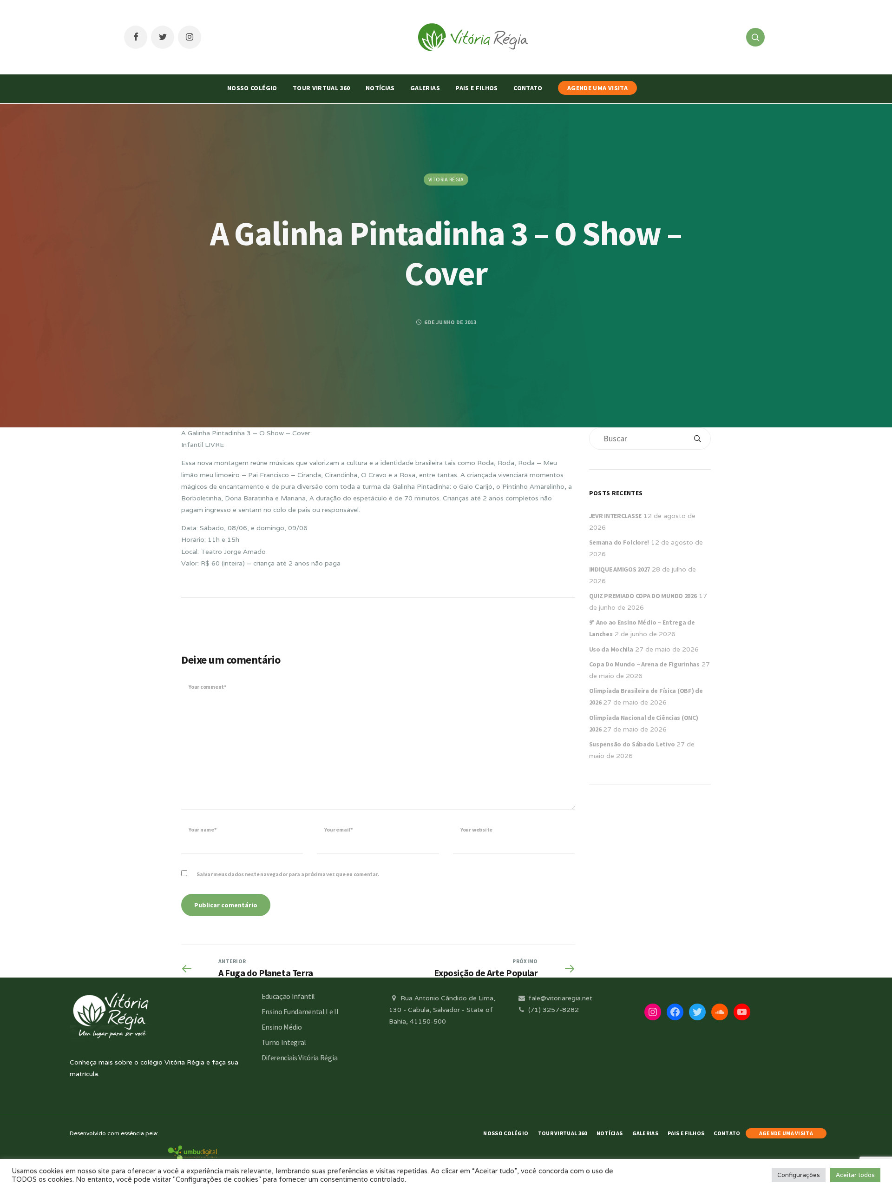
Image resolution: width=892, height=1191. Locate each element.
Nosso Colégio (252, 88)
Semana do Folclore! (619, 542)
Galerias (425, 88)
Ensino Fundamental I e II (300, 1011)
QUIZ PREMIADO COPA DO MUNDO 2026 (643, 596)
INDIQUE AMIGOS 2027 (619, 569)
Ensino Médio (282, 1026)
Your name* (202, 829)
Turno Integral (284, 1042)
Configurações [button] (798, 1175)
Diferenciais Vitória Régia (300, 1057)
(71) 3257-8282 (552, 1009)
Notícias (380, 88)
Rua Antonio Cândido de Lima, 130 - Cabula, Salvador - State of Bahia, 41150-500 (442, 1009)
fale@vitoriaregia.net (559, 998)
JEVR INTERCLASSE (615, 516)
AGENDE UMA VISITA (597, 88)
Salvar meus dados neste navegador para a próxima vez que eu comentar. (288, 874)
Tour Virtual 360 (321, 88)
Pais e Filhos (476, 88)
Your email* (338, 829)
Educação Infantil (288, 996)
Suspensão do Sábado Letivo (632, 744)
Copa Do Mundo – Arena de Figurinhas (644, 664)
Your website (476, 829)
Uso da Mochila (611, 649)
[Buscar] (697, 438)
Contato (527, 88)
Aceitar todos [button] (855, 1175)
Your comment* (207, 686)
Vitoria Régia (446, 179)
